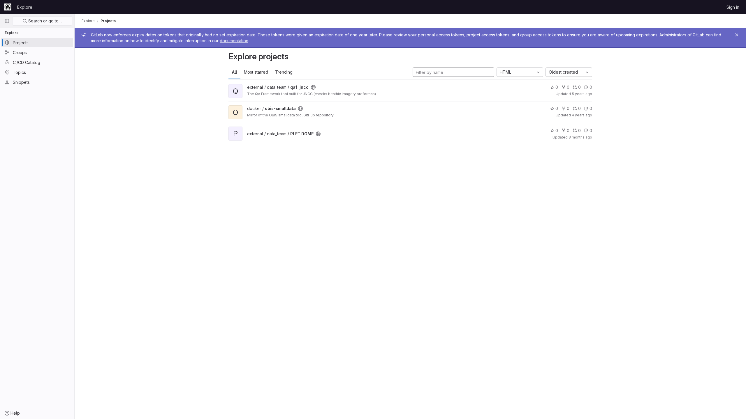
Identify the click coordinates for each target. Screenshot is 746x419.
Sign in (732, 7)
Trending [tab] (284, 72)
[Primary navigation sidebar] (7, 21)
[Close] (736, 34)
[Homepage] (8, 7)
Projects (108, 21)
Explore (24, 7)
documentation (234, 40)
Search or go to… (44, 20)
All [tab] (234, 72)
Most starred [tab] (256, 72)
